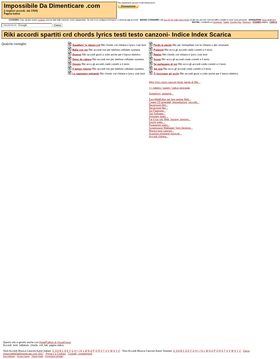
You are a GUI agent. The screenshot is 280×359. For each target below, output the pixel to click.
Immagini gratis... (158, 116)
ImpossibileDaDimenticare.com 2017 (23, 353)
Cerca (246, 350)
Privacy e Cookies (56, 353)
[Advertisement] (34, 72)
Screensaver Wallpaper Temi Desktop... (171, 128)
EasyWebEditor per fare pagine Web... (170, 99)
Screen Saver (23, 356)
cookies (41, 20)
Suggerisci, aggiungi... (161, 93)
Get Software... (157, 113)
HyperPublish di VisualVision (55, 342)
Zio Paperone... (157, 110)
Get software (9, 356)
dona (264, 20)
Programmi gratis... (159, 125)
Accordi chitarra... (159, 136)
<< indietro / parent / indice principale (169, 88)
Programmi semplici (54, 356)
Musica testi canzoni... (161, 130)
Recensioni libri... (158, 108)
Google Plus (235, 22)
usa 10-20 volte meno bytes (177, 20)
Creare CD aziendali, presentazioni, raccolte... (174, 102)
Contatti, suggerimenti (80, 353)
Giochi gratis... (157, 122)
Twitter (226, 22)
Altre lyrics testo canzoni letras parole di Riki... (175, 82)
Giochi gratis (37, 356)
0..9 (54, 350)
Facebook (217, 22)
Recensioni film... (158, 105)
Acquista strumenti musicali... (165, 133)
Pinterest (246, 22)
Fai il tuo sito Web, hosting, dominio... (170, 119)
